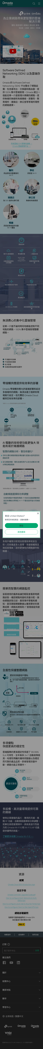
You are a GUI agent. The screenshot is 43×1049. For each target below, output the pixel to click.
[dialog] (21, 524)
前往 (21, 525)
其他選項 (21, 532)
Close (38, 513)
